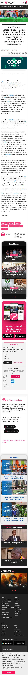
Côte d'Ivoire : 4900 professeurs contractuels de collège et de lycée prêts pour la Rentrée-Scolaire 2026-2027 (13, 8)
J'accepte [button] (9, 672)
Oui (6, 354)
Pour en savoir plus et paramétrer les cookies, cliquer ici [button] (12, 667)
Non (6, 356)
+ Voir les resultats (18, 362)
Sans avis (7, 358)
